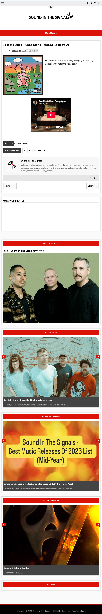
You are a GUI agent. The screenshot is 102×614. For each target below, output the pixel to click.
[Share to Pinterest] (37, 51)
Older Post (92, 186)
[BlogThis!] (30, 51)
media (18, 143)
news (24, 143)
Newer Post (10, 186)
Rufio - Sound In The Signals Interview (23, 250)
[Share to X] (32, 51)
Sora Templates (79, 611)
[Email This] (27, 51)
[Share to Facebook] (34, 51)
